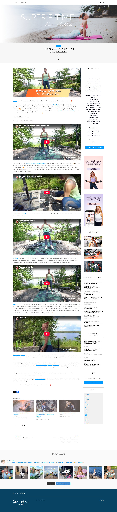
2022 (87, 400)
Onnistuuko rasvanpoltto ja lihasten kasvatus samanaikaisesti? (91, 293)
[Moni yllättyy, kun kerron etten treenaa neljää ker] (21, 472)
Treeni (58, 55)
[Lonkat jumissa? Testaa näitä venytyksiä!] (23, 406)
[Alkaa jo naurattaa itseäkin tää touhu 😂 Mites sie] (51, 472)
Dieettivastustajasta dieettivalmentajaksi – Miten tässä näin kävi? (91, 317)
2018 (86, 410)
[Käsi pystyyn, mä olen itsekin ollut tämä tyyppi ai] (80, 472)
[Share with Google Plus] (69, 59)
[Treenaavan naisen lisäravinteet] (69, 406)
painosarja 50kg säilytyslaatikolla (36, 163)
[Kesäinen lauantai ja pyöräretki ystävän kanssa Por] (36, 472)
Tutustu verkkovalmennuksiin (96, 147)
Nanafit (24, 2)
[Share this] (62, 59)
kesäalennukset (40, 379)
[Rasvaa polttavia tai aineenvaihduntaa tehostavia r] (6, 472)
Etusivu (16, 2)
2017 (86, 412)
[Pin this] (72, 59)
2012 (86, 423)
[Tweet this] (65, 59)
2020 (87, 405)
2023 (87, 397)
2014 (86, 420)
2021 (86, 402)
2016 (86, 415)
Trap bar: (16, 258)
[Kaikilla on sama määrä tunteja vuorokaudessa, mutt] (66, 472)
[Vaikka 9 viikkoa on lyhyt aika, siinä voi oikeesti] (110, 472)
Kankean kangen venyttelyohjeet (93, 354)
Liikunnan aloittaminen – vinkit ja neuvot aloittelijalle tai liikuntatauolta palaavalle (93, 298)
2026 (87, 394)
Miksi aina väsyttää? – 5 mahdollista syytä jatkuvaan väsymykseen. (92, 287)
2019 (86, 407)
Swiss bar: (16, 304)
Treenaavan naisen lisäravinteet (67, 413)
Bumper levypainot (19, 355)
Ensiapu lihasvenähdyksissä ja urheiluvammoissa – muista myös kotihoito (45, 414)
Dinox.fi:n (55, 105)
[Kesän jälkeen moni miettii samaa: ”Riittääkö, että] (95, 472)
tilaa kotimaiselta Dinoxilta (66, 111)
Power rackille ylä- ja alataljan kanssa (47, 365)
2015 (86, 418)
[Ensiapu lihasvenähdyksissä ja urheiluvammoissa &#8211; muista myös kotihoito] (46, 406)
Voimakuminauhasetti (20, 213)
